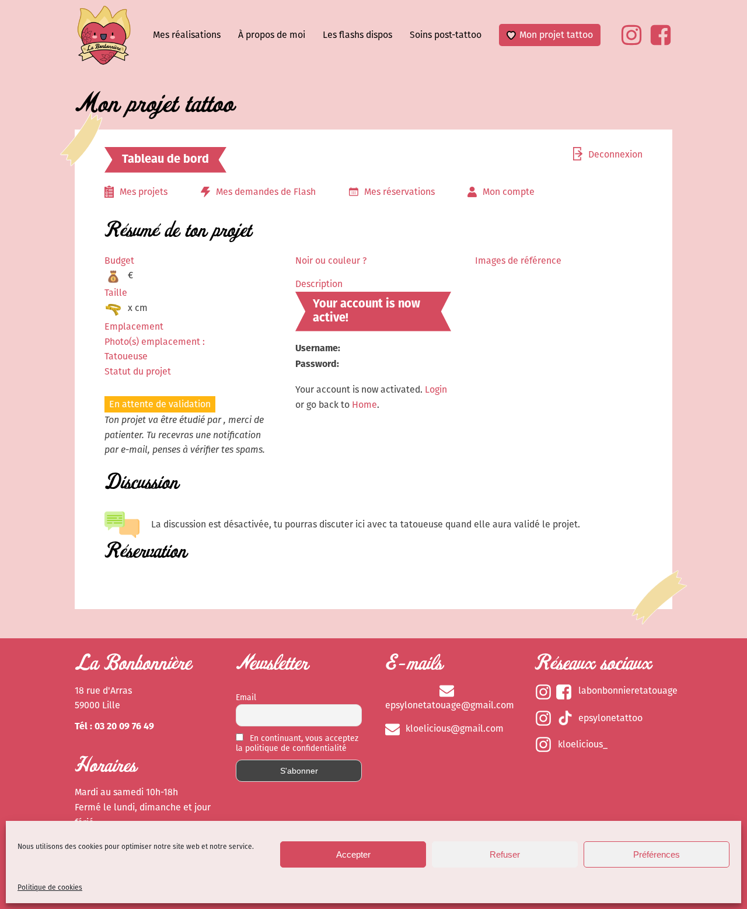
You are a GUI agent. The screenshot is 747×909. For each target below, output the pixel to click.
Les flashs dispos (357, 34)
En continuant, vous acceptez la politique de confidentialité (297, 743)
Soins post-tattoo (445, 34)
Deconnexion (615, 154)
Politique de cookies (50, 887)
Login (436, 389)
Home (364, 404)
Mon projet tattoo (556, 34)
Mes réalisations (187, 34)
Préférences (656, 854)
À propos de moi (271, 34)
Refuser (505, 854)
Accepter (353, 854)
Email (246, 697)
